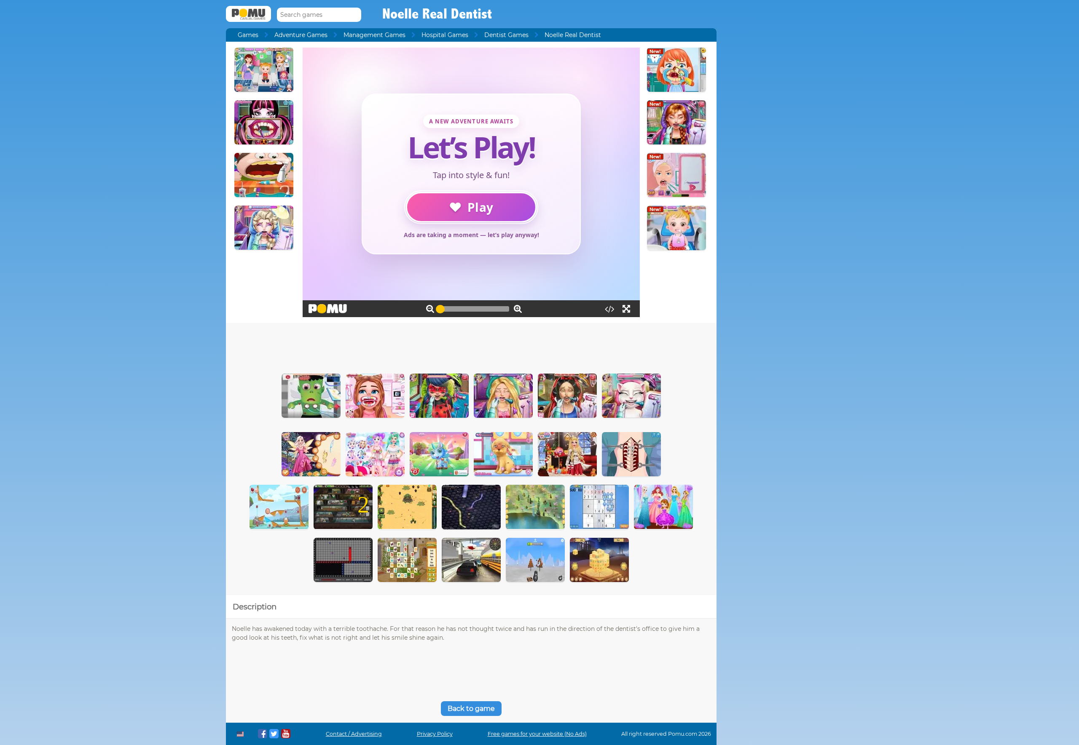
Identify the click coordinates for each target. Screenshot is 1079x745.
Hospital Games (444, 35)
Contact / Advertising (354, 734)
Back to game (471, 709)
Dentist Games (506, 35)
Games (248, 35)
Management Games (374, 35)
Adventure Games (300, 35)
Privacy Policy (435, 734)
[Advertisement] (471, 346)
